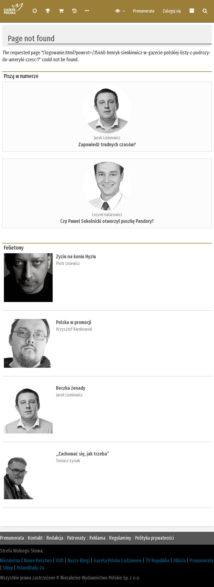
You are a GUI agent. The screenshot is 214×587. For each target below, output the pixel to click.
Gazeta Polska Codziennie (118, 560)
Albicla (179, 560)
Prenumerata (143, 11)
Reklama (97, 538)
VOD (60, 560)
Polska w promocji (73, 322)
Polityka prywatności (154, 538)
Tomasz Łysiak (68, 460)
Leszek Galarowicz (107, 214)
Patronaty (76, 538)
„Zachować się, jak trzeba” (82, 454)
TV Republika (157, 560)
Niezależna (10, 560)
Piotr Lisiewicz (68, 263)
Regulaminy (120, 538)
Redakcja (55, 538)
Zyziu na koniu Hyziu (76, 257)
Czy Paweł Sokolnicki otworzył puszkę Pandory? (107, 221)
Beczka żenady (70, 388)
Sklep (8, 568)
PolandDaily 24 (30, 568)
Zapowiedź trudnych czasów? (107, 145)
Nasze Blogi (78, 560)
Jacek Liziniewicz (107, 137)
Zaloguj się (172, 11)
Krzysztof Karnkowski (74, 329)
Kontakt (35, 538)
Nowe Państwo (38, 560)
